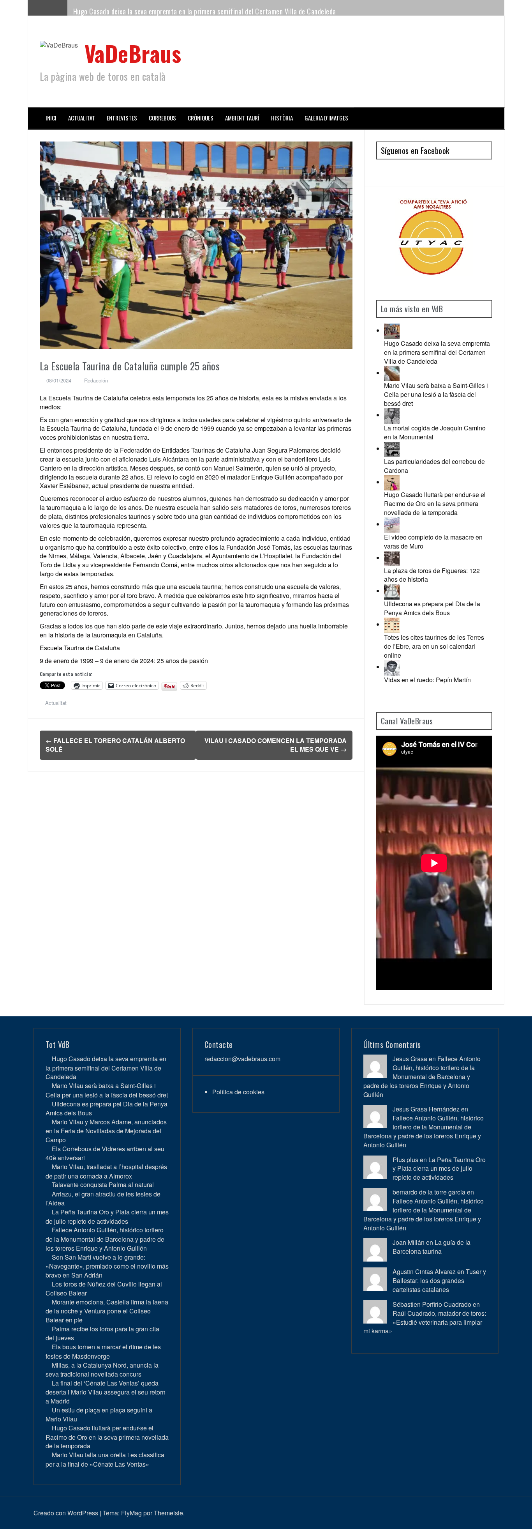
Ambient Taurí (242, 118)
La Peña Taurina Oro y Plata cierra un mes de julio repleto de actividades (107, 1216)
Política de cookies (238, 1091)
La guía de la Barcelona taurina (431, 1247)
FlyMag (131, 1512)
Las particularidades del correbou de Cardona (434, 466)
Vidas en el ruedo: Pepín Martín (427, 679)
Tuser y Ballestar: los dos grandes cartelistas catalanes (439, 1280)
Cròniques (200, 118)
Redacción (96, 380)
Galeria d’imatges (326, 118)
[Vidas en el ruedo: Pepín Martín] (392, 666)
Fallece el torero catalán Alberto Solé (115, 745)
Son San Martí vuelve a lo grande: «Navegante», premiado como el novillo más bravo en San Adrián (107, 1266)
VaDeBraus (133, 53)
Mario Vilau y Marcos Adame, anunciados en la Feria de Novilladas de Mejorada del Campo (106, 1130)
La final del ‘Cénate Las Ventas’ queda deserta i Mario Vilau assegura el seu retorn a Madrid (106, 1392)
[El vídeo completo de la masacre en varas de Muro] (392, 524)
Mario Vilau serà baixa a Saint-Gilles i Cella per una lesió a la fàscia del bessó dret (436, 394)
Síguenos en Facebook (415, 150)
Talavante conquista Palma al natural (103, 1184)
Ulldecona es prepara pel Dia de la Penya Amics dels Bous (432, 608)
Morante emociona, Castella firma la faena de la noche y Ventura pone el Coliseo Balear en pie (107, 1310)
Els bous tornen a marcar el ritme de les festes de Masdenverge (103, 1351)
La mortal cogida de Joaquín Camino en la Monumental (435, 432)
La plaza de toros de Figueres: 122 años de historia (432, 575)
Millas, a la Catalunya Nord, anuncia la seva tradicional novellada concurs (102, 1370)
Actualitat (81, 118)
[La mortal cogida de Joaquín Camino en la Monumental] (392, 415)
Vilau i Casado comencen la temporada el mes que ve (275, 745)
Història (282, 118)
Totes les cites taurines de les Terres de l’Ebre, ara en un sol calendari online (434, 646)
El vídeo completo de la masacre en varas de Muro (433, 541)
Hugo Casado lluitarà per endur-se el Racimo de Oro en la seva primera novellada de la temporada (435, 503)
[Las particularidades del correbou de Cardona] (392, 448)
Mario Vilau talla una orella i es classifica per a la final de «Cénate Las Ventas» (105, 1459)
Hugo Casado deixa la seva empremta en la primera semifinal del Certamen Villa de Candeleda (204, 11)
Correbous (162, 118)
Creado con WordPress (65, 1512)
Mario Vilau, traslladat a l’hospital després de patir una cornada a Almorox (106, 1171)
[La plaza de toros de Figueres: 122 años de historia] (392, 557)
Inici (51, 118)
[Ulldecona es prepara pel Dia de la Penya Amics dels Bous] (392, 590)
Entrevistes (122, 118)
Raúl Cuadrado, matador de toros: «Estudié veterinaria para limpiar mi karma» (424, 1322)
